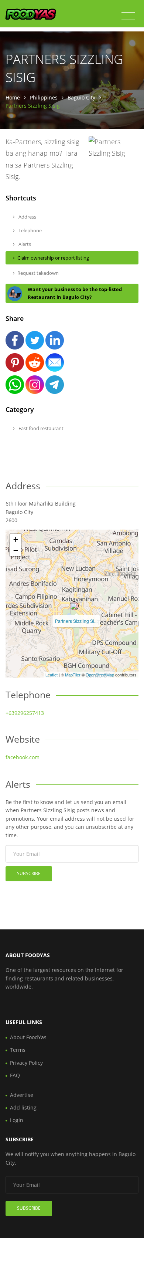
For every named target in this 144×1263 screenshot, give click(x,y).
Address (26, 216)
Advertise (21, 1094)
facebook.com (23, 757)
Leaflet (51, 675)
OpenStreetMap (100, 675)
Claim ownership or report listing (53, 257)
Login (16, 1120)
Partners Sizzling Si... (76, 621)
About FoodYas (28, 1037)
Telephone (29, 230)
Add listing (23, 1107)
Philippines (44, 97)
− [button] (15, 550)
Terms (17, 1049)
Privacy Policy (26, 1062)
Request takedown (38, 273)
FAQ (15, 1075)
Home (13, 97)
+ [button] (15, 539)
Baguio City (81, 97)
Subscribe (29, 873)
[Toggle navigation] (128, 16)
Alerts (24, 244)
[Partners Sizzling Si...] (74, 605)
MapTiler (72, 675)
